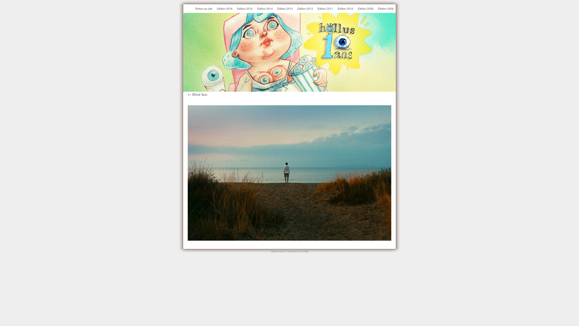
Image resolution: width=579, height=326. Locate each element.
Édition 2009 (365, 8)
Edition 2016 (225, 8)
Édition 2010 (345, 8)
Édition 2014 (265, 8)
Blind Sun (197, 94)
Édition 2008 (386, 8)
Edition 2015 (245, 8)
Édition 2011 (325, 8)
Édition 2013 (285, 8)
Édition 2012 (305, 8)
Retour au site (203, 8)
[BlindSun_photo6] (289, 173)
